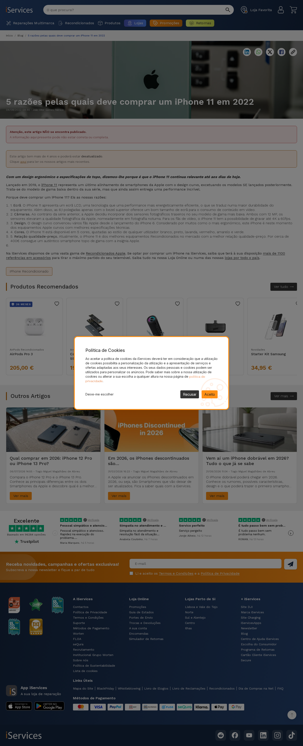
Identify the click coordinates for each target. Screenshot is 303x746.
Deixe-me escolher (99, 394)
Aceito (209, 394)
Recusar (189, 394)
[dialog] (151, 373)
